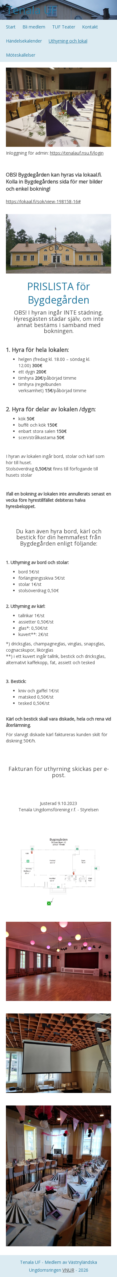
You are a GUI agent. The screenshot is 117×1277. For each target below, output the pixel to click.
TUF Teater (63, 27)
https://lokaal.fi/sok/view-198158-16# (43, 201)
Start (11, 27)
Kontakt (90, 27)
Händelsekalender (24, 41)
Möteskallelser (20, 55)
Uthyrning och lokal (68, 41)
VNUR (68, 1270)
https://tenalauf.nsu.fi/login (77, 153)
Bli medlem (33, 27)
